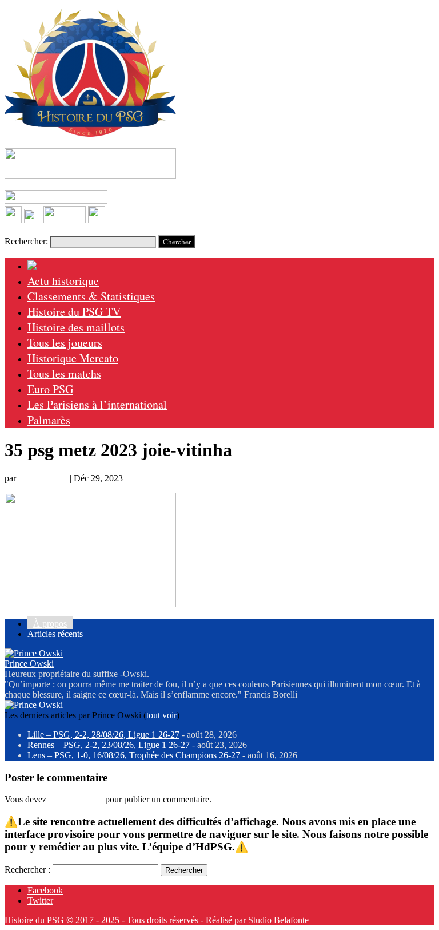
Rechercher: (26, 241)
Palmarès (48, 420)
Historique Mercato (72, 358)
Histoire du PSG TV (74, 311)
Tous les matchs (64, 373)
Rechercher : (27, 869)
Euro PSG (50, 389)
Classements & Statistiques (91, 296)
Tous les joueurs (64, 342)
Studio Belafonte (278, 920)
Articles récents (55, 634)
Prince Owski (42, 478)
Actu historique (63, 280)
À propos (50, 623)
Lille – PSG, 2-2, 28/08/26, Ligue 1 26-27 (103, 734)
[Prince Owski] (34, 653)
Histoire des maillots (76, 327)
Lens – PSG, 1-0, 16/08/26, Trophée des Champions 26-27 (133, 755)
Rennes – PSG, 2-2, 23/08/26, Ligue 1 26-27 (108, 745)
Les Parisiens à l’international (97, 404)
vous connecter (76, 799)
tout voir (161, 715)
